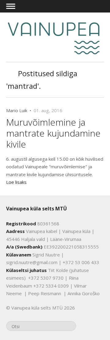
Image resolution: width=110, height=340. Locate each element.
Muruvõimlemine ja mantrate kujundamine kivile (53, 133)
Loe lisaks (16, 182)
